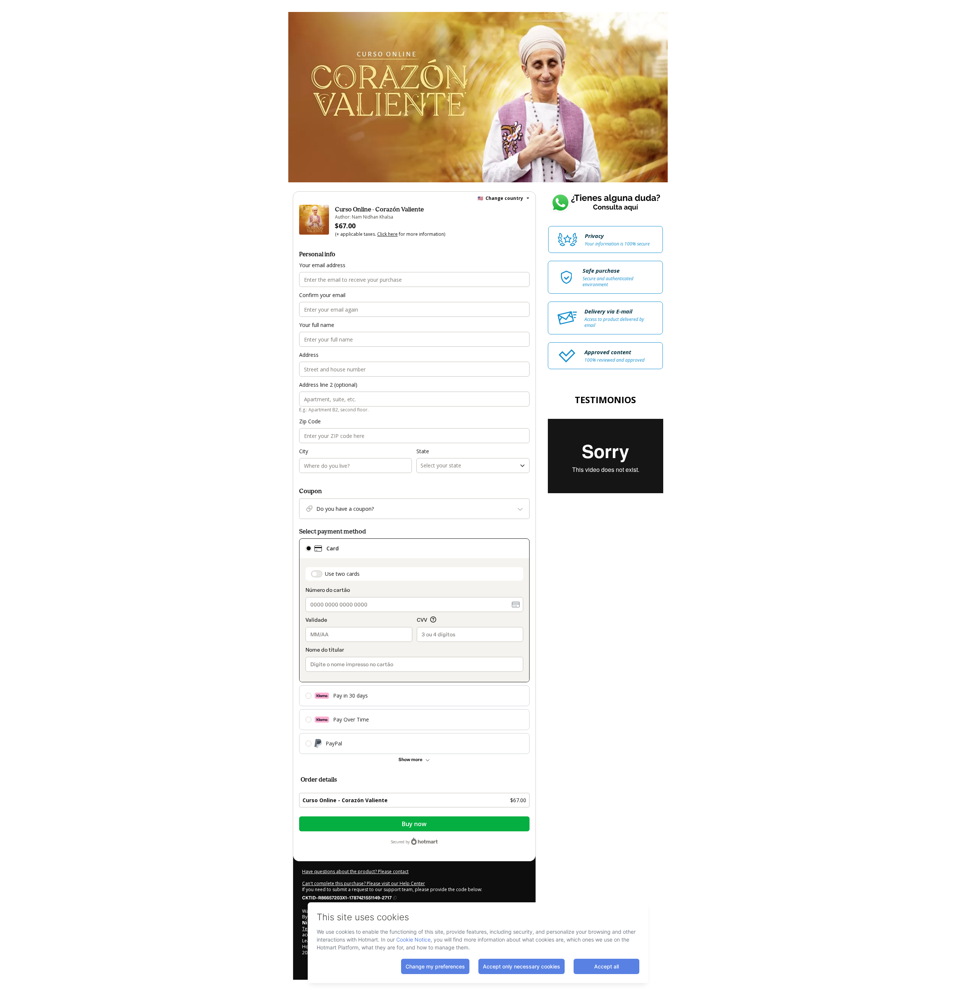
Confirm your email (322, 295)
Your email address (322, 265)
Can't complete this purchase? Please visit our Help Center (363, 883)
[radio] (308, 548)
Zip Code (310, 421)
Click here (387, 234)
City (303, 451)
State (422, 451)
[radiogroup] (414, 646)
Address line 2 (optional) (328, 384)
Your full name (316, 324)
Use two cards (342, 573)
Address (309, 354)
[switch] (316, 574)
